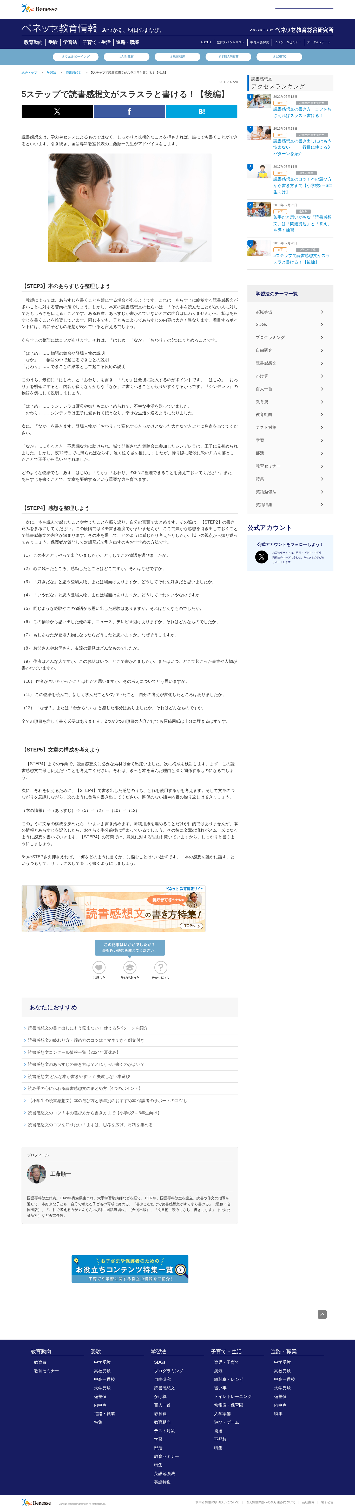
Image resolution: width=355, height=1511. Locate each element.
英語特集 (264, 505)
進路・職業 (128, 42)
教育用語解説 (259, 42)
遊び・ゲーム (226, 1422)
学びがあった (130, 977)
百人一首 (264, 389)
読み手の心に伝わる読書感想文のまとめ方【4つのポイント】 (85, 1088)
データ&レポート (319, 42)
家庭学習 (264, 312)
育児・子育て (226, 1362)
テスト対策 (266, 427)
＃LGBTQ (279, 56)
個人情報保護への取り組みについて (270, 1502)
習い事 (220, 1388)
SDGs (261, 324)
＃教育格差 (177, 56)
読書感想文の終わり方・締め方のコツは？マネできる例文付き (86, 1040)
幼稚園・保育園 (228, 1405)
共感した (99, 977)
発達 (218, 1431)
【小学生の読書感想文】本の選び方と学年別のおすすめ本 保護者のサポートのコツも (107, 1100)
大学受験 (102, 1388)
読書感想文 (266, 363)
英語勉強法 (266, 492)
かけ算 (262, 376)
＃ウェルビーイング (76, 56)
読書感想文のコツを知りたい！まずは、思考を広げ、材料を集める (90, 1125)
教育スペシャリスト (231, 42)
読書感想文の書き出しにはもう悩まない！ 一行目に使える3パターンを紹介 (302, 147)
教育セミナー (268, 466)
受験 (53, 42)
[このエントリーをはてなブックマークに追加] (202, 115)
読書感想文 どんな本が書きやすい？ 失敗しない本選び (79, 1076)
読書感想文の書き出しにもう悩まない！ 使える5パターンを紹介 (88, 1028)
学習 (260, 440)
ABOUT (206, 42)
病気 (218, 1371)
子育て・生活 (97, 42)
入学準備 (222, 1413)
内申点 (100, 1405)
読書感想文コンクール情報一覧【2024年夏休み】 (74, 1052)
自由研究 (264, 350)
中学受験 (102, 1362)
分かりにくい (161, 977)
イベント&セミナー (287, 42)
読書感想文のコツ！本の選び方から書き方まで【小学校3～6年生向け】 (95, 1113)
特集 (260, 479)
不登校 (220, 1439)
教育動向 (33, 42)
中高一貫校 (104, 1379)
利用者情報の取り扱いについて (217, 1502)
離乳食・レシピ (228, 1379)
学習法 (70, 42)
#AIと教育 (127, 56)
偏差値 (100, 1396)
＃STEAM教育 (228, 56)
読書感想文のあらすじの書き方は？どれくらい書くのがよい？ (86, 1064)
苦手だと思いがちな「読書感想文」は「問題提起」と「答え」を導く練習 (302, 223)
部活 (260, 453)
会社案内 (308, 1502)
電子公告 (327, 1502)
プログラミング (270, 337)
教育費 (262, 402)
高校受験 (102, 1371)
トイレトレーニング (233, 1396)
